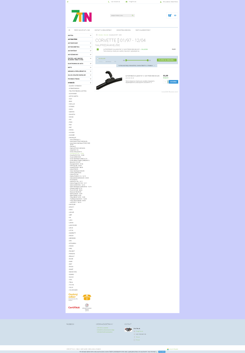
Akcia (100, 61)
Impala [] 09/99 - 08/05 (76, 167)
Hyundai (71, 132)
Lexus (71, 228)
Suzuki (71, 277)
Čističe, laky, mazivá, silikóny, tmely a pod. (76, 59)
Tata (70, 279)
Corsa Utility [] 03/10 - (76, 151)
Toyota (71, 285)
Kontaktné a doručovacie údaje (105, 330)
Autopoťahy (72, 51)
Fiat (70, 119)
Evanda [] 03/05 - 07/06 (76, 164)
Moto (70, 67)
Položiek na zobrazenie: (166, 60)
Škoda (71, 266)
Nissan (71, 246)
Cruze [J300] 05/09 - (75, 157)
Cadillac (72, 104)
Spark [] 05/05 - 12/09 (76, 193)
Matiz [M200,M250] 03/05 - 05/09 (79, 178)
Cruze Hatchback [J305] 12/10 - (79, 158)
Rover (71, 259)
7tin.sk (138, 337)
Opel (70, 248)
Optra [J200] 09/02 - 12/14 (77, 185)
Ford (70, 122)
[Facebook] (68, 2)
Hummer (72, 135)
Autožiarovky (73, 54)
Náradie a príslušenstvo (77, 71)
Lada (70, 220)
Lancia (71, 222)
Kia (70, 217)
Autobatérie (72, 39)
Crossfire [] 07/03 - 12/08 (77, 155)
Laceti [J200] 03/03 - (76, 172)
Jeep (70, 215)
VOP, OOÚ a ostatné (102, 327)
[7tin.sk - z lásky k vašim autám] (82, 16)
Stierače (71, 82)
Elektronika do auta (75, 63)
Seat (70, 264)
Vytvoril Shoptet (173, 349)
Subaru (71, 274)
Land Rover (73, 225)
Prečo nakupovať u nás (82, 30)
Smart (71, 269)
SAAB (70, 261)
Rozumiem (162, 351)
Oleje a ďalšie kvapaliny (77, 75)
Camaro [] (73, 146)
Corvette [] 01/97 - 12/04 (77, 153)
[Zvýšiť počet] (168, 81)
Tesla (71, 282)
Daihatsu (72, 114)
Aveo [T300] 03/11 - (75, 139)
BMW (70, 101)
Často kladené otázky (143, 30)
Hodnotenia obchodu (123, 30)
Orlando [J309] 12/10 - (76, 188)
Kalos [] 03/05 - (74, 169)
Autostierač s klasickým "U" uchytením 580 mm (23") (125, 49)
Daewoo (71, 111)
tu (156, 351)
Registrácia (174, 1)
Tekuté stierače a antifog (78, 91)
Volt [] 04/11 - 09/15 (75, 202)
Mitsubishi (72, 243)
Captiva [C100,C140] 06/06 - (78, 148)
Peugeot (72, 251)
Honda (71, 130)
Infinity (71, 207)
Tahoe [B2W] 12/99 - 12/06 (77, 197)
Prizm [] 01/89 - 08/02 (76, 190)
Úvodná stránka (69, 30)
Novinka (108, 61)
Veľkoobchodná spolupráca (104, 332)
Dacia (71, 109)
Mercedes (72, 238)
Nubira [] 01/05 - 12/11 (76, 181)
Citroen (71, 106)
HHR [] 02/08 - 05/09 (76, 165)
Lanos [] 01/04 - (74, 174)
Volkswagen (73, 290)
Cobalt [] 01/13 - (74, 150)
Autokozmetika (73, 47)
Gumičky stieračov (75, 86)
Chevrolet (72, 137)
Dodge (71, 117)
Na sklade (102, 58)
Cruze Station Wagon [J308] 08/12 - (80, 160)
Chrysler (72, 204)
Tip (115, 61)
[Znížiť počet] (168, 83)
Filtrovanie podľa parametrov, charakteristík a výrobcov (136, 65)
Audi (70, 98)
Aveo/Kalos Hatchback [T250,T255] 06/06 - (80, 143)
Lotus (71, 230)
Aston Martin (73, 96)
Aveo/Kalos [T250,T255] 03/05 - (79, 141)
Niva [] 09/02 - (74, 179)
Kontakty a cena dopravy (103, 30)
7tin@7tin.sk (139, 331)
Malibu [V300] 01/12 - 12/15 (78, 176)
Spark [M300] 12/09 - (76, 195)
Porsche (72, 253)
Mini (70, 240)
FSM (70, 124)
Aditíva (70, 35)
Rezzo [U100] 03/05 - (76, 192)
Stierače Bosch (74, 88)
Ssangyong (73, 272)
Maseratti (72, 233)
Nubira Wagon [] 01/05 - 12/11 (78, 183)
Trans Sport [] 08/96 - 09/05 (78, 200)
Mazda (71, 235)
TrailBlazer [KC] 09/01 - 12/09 (78, 199)
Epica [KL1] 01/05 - (75, 162)
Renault (71, 256)
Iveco (71, 209)
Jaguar (71, 212)
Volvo (71, 287)
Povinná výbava (73, 79)
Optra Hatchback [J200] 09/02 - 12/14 (80, 186)
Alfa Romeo (73, 93)
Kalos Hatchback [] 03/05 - (77, 171)
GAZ (70, 127)
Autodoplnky (73, 43)
